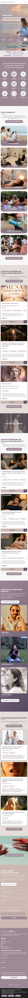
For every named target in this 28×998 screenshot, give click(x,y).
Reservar (12, 321)
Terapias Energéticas (17, 310)
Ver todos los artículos (14, 726)
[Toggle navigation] (25, 2)
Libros (2, 944)
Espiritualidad (13, 351)
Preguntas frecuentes (9, 884)
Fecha (18, 39)
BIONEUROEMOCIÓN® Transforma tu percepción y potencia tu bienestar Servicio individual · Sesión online (13, 473)
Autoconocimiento (7, 310)
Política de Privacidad (16, 910)
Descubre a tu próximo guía (10, 602)
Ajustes (17, 995)
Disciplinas (5, 786)
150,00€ (4, 318)
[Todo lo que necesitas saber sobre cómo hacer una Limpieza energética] (14, 803)
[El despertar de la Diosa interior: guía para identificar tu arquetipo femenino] (14, 737)
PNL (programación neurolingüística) (16, 558)
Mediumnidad (5, 351)
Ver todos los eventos (14, 406)
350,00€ (4, 526)
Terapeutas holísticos (5, 941)
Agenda (2, 940)
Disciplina (10, 39)
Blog (2, 945)
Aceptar (4, 995)
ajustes (11, 993)
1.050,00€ (5, 359)
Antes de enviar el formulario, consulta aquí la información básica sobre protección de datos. (13, 913)
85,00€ (4, 487)
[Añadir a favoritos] (25, 321)
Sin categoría (12, 752)
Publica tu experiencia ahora (14, 855)
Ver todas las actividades (14, 258)
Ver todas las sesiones (14, 449)
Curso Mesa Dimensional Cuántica (10, 303)
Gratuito (4, 398)
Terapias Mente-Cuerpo (13, 518)
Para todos (5, 752)
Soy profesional (4, 946)
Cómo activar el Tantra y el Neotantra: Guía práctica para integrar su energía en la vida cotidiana (12, 780)
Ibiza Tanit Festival (6, 383)
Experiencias (4, 39)
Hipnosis (4, 518)
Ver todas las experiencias (14, 121)
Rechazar (11, 995)
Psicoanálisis (15, 479)
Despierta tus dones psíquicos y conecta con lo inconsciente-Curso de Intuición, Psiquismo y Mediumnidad (13, 344)
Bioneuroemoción (6, 479)
